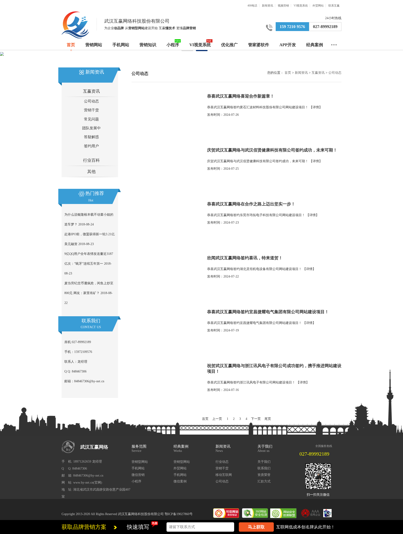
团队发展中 (91, 128)
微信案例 (180, 481)
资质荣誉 (264, 475)
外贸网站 (318, 5)
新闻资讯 (267, 5)
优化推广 (229, 44)
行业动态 (222, 462)
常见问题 (91, 119)
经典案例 (314, 44)
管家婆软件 (258, 44)
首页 (71, 44)
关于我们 (264, 462)
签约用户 (91, 146)
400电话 (252, 5)
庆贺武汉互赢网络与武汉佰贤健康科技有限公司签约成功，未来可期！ (272, 150)
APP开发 (287, 44)
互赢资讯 (91, 91)
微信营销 (138, 475)
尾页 (267, 419)
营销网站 (93, 44)
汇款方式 (264, 481)
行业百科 (91, 160)
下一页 (256, 419)
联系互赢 (334, 5)
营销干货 (91, 110)
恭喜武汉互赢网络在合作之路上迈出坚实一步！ (251, 204)
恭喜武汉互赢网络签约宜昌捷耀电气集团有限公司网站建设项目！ (268, 311)
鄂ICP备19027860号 (179, 514)
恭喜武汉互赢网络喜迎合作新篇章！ (240, 96)
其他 (91, 171)
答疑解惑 (91, 137)
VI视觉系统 (301, 5)
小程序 (173, 44)
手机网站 (120, 44)
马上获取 (256, 527)
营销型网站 (140, 462)
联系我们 (264, 468)
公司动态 (91, 101)
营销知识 (147, 44)
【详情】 (315, 107)
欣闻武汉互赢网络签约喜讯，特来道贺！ (245, 258)
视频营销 (283, 5)
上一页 (217, 419)
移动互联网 (223, 475)
